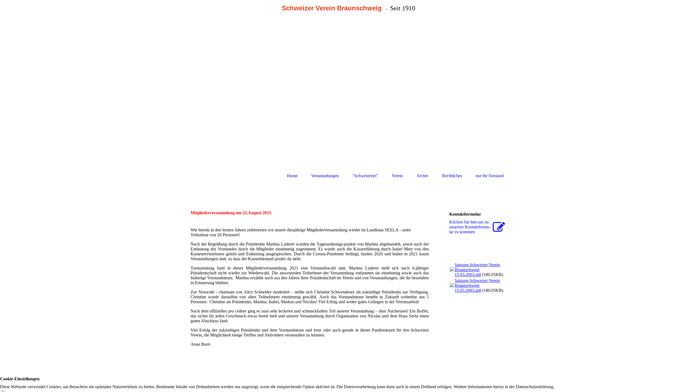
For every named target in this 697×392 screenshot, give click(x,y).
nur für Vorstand (490, 175)
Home (292, 175)
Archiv (423, 175)
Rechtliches (452, 175)
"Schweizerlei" (365, 175)
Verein (397, 175)
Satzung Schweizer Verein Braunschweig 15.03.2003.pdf (477, 269)
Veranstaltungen (325, 175)
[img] (348, 88)
